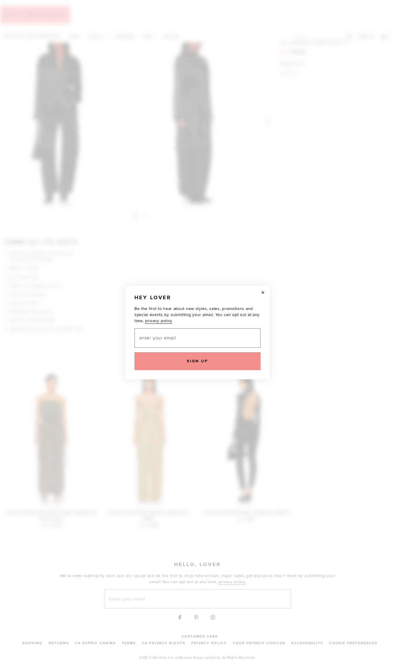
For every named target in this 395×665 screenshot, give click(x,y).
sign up (197, 361)
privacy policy (158, 320)
